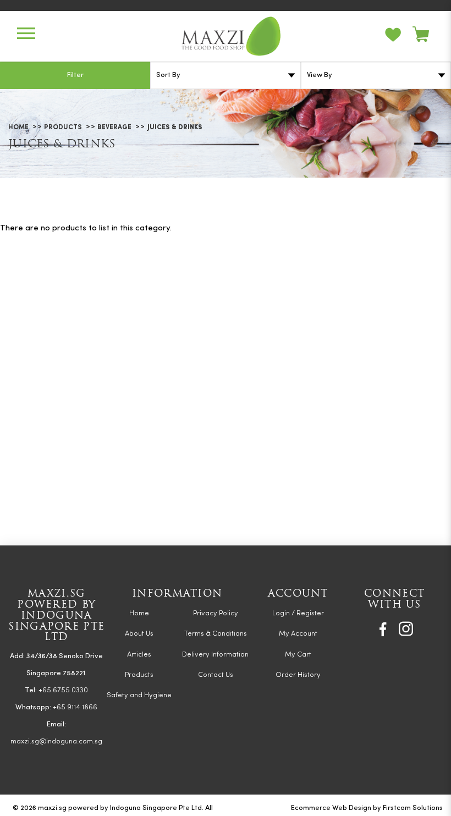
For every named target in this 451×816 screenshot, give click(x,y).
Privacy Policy (215, 613)
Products (63, 127)
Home (18, 127)
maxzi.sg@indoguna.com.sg (56, 741)
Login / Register (298, 613)
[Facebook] (383, 629)
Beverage (114, 127)
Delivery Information (215, 654)
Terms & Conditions (215, 633)
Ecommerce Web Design (331, 808)
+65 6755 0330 (63, 690)
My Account (298, 633)
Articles (139, 654)
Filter (75, 75)
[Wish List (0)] (399, 36)
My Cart (298, 654)
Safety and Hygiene (139, 695)
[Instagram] (406, 629)
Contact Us (215, 675)
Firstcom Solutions (413, 808)
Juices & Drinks (174, 127)
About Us (139, 633)
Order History (298, 675)
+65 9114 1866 (75, 707)
